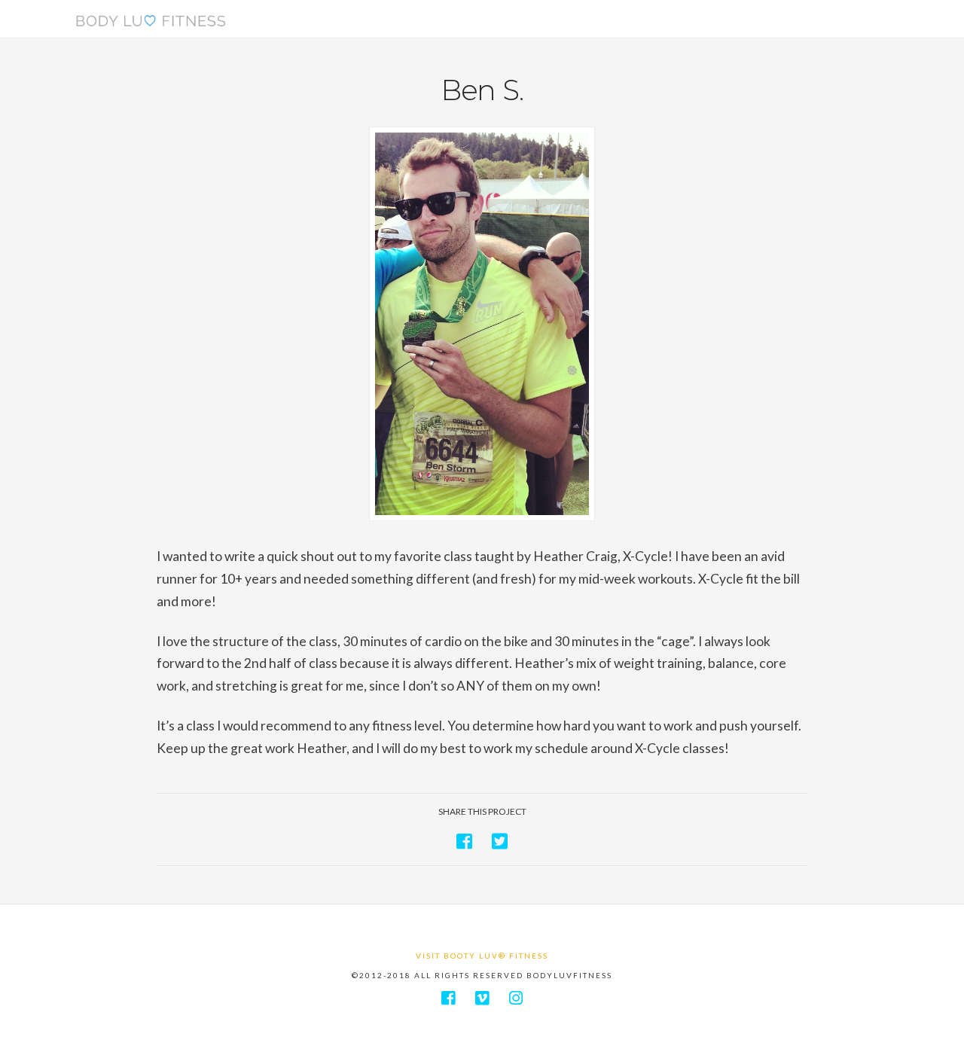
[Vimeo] (482, 998)
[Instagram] (516, 998)
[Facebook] (448, 998)
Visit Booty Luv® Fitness (482, 955)
